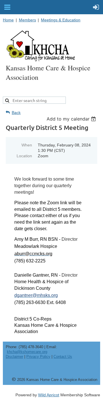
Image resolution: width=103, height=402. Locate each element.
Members (27, 20)
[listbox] (72, 118)
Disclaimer (14, 356)
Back (16, 112)
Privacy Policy (38, 356)
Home (8, 20)
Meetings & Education (60, 20)
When (26, 145)
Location (24, 156)
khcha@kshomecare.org (27, 352)
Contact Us (63, 356)
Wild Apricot (48, 395)
